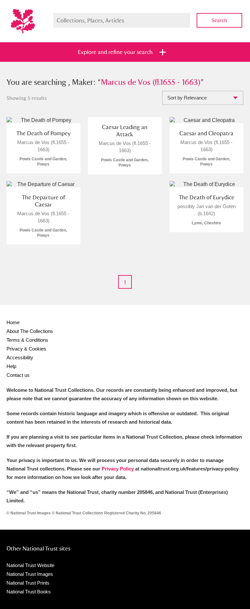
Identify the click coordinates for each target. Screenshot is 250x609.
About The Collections (30, 331)
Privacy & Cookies (26, 348)
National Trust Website (30, 565)
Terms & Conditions (27, 340)
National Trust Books (29, 591)
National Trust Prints (28, 583)
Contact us (18, 375)
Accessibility (20, 357)
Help (11, 366)
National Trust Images (30, 574)
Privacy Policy (118, 468)
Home (13, 322)
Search (219, 20)
